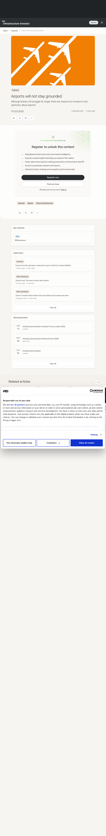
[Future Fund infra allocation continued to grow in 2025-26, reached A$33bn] (52, 264)
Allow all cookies (86, 443)
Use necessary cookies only (19, 443)
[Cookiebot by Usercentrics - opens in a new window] (91, 391)
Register (94, 22)
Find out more (53, 184)
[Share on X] (19, 118)
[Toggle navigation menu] (102, 22)
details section (91, 426)
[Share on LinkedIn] (14, 118)
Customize (51, 443)
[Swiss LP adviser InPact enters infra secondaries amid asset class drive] (52, 294)
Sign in (63, 190)
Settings (94, 435)
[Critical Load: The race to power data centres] (52, 279)
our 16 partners (17, 405)
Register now (53, 177)
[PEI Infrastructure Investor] (15, 22)
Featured (14, 30)
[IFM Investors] (52, 238)
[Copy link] (31, 118)
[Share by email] (25, 118)
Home (5, 30)
